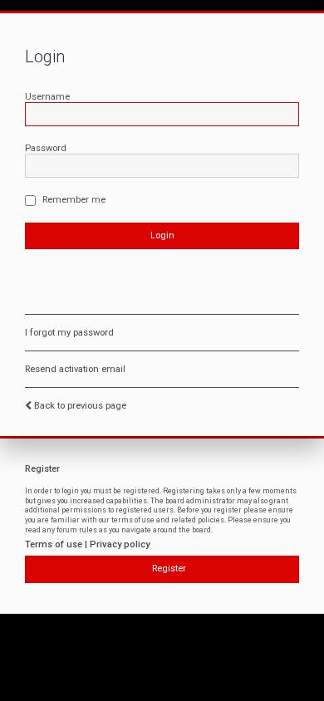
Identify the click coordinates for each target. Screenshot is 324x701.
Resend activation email (75, 369)
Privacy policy (120, 544)
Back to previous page (80, 405)
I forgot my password (69, 332)
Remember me (73, 199)
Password (45, 148)
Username (47, 96)
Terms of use (53, 544)
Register (169, 568)
